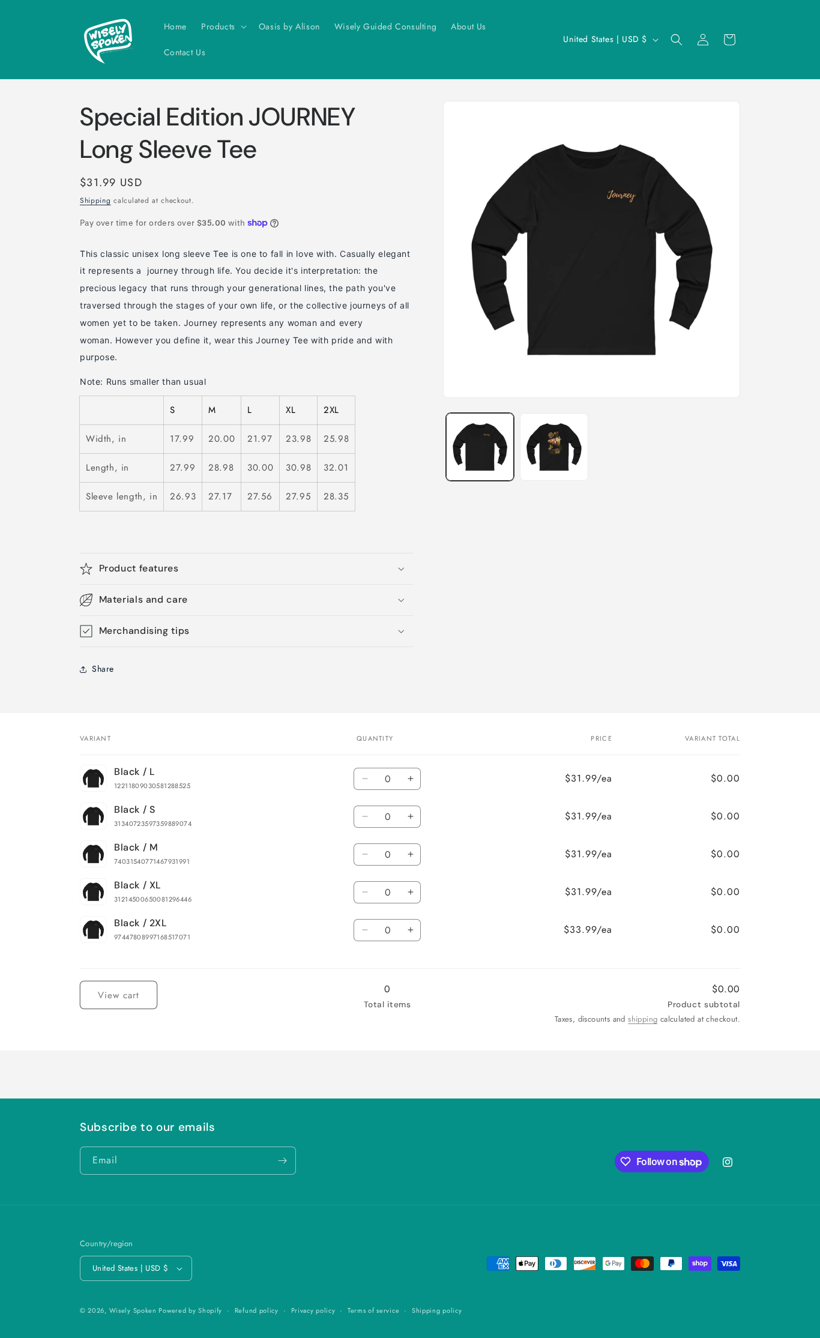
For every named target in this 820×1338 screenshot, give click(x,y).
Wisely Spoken (134, 1310)
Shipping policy (437, 1310)
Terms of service (373, 1310)
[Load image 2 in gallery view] (554, 447)
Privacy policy (313, 1310)
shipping (642, 1019)
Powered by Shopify (190, 1310)
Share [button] (103, 669)
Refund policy (257, 1310)
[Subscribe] (282, 1161)
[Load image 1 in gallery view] (480, 447)
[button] (223, 26)
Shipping (95, 200)
